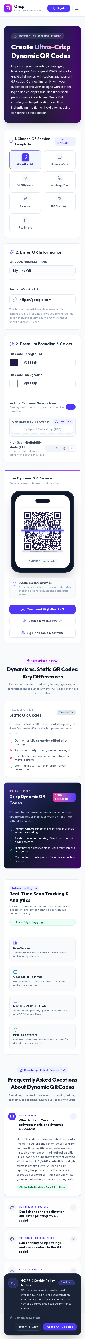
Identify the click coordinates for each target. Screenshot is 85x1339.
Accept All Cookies (60, 1326)
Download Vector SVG (42, 620)
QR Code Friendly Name (28, 261)
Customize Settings (27, 1317)
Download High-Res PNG (45, 609)
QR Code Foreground (25, 354)
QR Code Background (26, 375)
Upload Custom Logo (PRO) (44, 429)
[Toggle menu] (76, 8)
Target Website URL (24, 289)
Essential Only (28, 1326)
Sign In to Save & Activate (45, 633)
